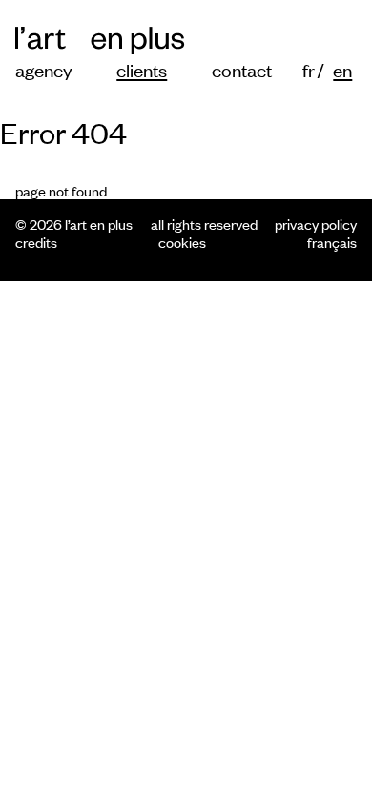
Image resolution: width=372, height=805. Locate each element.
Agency (43, 69)
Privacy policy (316, 224)
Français (332, 242)
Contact (242, 69)
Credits (36, 242)
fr (307, 69)
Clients (141, 69)
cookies (182, 242)
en (338, 69)
